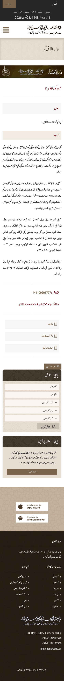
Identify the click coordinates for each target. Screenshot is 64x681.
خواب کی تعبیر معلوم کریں (18, 583)
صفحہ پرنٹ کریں (51, 367)
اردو (9, 4)
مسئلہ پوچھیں (22, 577)
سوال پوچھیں (33, 472)
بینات (56, 595)
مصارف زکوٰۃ (48, 348)
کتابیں (56, 601)
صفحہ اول (56, 577)
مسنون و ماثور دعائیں (20, 589)
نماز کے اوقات (21, 595)
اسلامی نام (55, 607)
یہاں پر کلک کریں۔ (49, 557)
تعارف (56, 583)
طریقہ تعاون (23, 607)
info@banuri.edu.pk (50, 648)
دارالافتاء (56, 589)
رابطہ (25, 601)
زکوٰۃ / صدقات (47, 336)
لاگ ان (54, 4)
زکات (50, 324)
